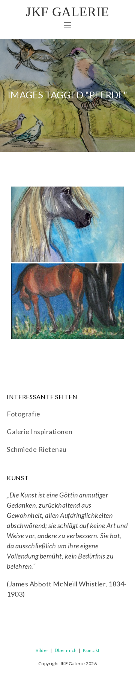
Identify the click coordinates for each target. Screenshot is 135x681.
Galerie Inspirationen (40, 431)
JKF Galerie (67, 12)
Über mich (66, 650)
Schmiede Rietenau (37, 449)
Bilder (42, 650)
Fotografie (23, 414)
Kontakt (91, 650)
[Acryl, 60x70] (67, 301)
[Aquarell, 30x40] (67, 224)
